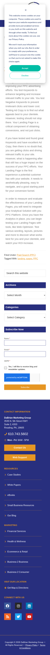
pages (29, 258)
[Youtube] (29, 616)
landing (21, 258)
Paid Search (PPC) (26, 255)
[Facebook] (7, 606)
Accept (25, 68)
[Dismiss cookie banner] (25, 10)
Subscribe (25, 387)
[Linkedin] (29, 606)
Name (7, 338)
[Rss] (7, 616)
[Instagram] (18, 606)
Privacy (28, 645)
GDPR (7, 361)
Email (7, 350)
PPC (35, 258)
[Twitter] (18, 616)
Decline (25, 75)
